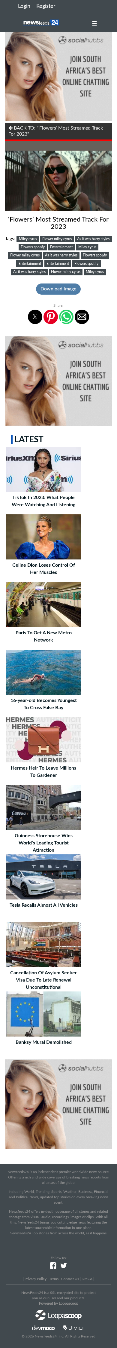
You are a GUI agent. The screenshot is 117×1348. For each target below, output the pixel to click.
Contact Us (70, 1279)
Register (46, 6)
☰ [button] (94, 24)
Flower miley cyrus (57, 239)
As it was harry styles (93, 239)
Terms (53, 1279)
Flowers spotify (33, 247)
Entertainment (61, 247)
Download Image (58, 288)
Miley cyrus (28, 239)
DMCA (87, 1279)
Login (24, 6)
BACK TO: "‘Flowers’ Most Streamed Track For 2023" (55, 131)
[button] (35, 317)
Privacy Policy (35, 1279)
